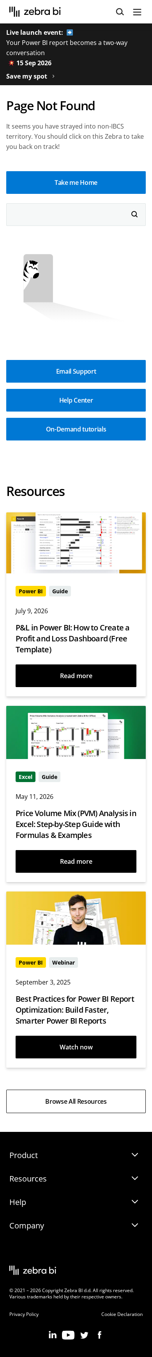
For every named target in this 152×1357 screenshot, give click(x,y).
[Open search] (120, 12)
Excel (25, 777)
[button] (76, 182)
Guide (60, 591)
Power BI (31, 591)
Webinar (63, 962)
